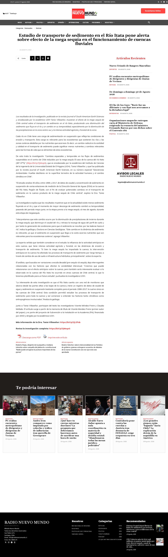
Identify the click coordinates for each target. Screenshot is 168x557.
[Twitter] (158, 2)
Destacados (28, 28)
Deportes (113, 69)
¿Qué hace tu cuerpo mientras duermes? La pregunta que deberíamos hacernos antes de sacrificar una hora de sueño (70, 429)
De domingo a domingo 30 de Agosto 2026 (129, 93)
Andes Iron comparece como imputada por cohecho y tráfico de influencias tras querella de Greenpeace (42, 428)
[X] (37, 58)
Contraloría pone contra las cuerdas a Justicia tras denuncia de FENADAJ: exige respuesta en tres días (125, 429)
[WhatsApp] (43, 58)
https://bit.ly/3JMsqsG (36, 163)
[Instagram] (161, 2)
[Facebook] (32, 58)
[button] (149, 22)
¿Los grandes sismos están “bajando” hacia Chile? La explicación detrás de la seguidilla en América (151, 429)
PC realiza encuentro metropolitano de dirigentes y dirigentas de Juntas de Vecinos (129, 79)
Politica (112, 134)
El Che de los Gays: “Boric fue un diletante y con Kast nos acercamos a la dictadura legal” (129, 107)
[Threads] (14, 542)
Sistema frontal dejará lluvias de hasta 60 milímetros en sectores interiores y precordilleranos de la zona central (140, 529)
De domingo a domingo (117, 98)
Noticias (38, 28)
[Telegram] (164, 2)
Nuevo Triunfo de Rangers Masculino (130, 66)
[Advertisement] (84, 469)
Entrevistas (114, 113)
